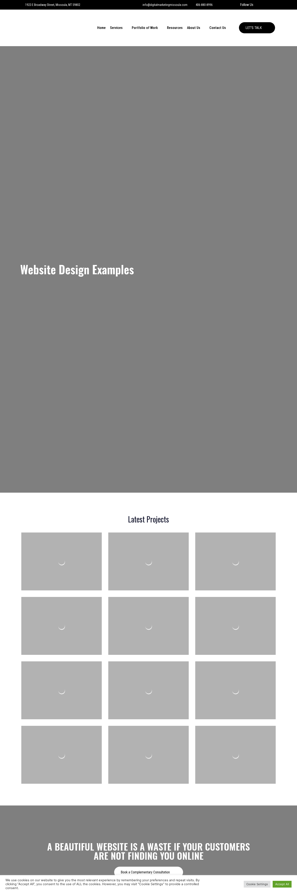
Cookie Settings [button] (257, 884)
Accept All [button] (282, 884)
